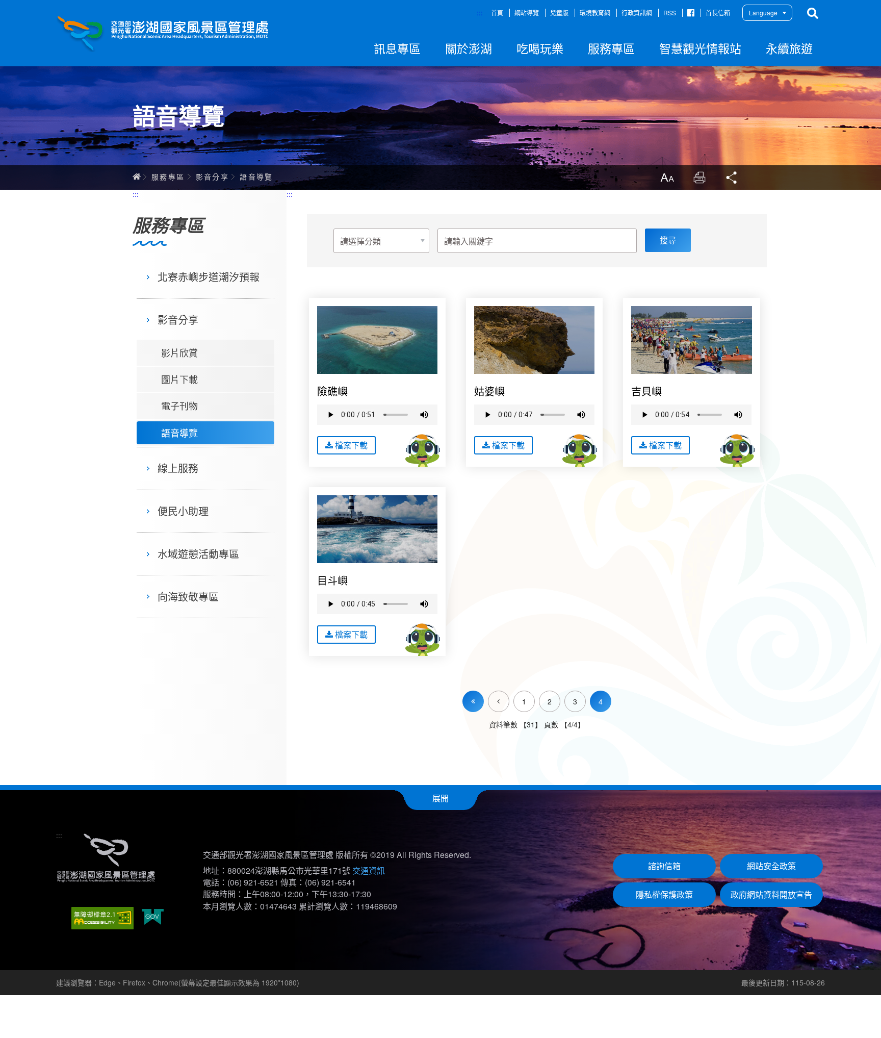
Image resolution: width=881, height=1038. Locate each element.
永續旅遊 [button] (789, 48)
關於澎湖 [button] (468, 48)
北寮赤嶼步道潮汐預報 (209, 276)
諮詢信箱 (664, 866)
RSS (669, 12)
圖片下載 (179, 379)
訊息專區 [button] (397, 48)
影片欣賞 (179, 352)
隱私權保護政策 (664, 894)
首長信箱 (718, 12)
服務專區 (168, 176)
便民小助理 (183, 510)
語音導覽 (256, 176)
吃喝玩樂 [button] (539, 48)
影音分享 (212, 176)
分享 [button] (732, 177)
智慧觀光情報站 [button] (700, 48)
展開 (440, 798)
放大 (667, 177)
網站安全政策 (771, 866)
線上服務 (178, 468)
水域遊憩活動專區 (198, 553)
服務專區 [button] (611, 48)
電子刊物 (179, 405)
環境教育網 (595, 12)
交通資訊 (368, 870)
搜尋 (812, 13)
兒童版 (559, 12)
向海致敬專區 (188, 596)
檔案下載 (351, 445)
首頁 (497, 12)
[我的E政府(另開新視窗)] (153, 917)
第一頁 (473, 701)
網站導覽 (526, 12)
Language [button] (763, 12)
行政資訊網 (636, 12)
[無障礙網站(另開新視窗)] (102, 918)
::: (480, 12)
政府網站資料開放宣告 (771, 894)
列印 (699, 177)
